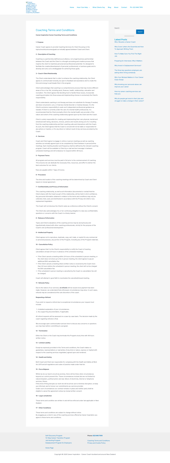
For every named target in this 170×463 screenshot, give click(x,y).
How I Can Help (82, 7)
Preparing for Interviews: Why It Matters (128, 61)
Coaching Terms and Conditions (98, 441)
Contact (124, 7)
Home (72, 7)
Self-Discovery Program (53, 436)
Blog (109, 7)
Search (117, 28)
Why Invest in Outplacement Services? (128, 65)
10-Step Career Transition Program (57, 438)
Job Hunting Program (52, 440)
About (116, 7)
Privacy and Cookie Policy (96, 443)
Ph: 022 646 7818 (136, 7)
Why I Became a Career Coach (125, 42)
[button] (89, 7)
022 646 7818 (98, 436)
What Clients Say (99, 7)
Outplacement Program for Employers (58, 443)
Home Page (49, 448)
